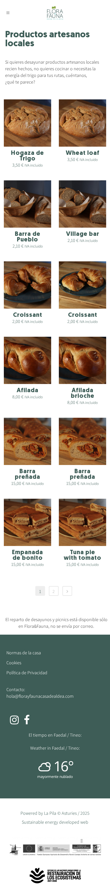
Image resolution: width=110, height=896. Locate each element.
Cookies (13, 663)
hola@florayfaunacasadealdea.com (40, 696)
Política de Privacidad (26, 673)
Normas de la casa (23, 653)
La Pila (50, 813)
